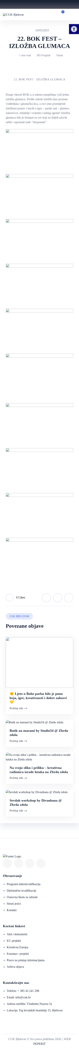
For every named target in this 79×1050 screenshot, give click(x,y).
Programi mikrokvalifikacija (23, 884)
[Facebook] (7, 863)
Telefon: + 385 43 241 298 (23, 990)
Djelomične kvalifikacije (21, 890)
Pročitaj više (16, 708)
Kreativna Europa (17, 947)
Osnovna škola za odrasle (22, 897)
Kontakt (11, 910)
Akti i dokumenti (17, 934)
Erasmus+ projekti (18, 953)
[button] (74, 29)
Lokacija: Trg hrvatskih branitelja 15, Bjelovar (35, 1010)
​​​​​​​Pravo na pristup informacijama (25, 960)
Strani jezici (14, 903)
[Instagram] (29, 863)
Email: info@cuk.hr (19, 997)
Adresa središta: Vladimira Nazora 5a (29, 1003)
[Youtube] (18, 863)
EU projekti (14, 940)
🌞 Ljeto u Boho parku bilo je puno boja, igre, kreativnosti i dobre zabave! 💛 (38, 698)
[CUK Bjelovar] (13, 14)
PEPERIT (39, 1043)
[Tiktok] (40, 863)
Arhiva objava (15, 966)
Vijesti (59, 55)
